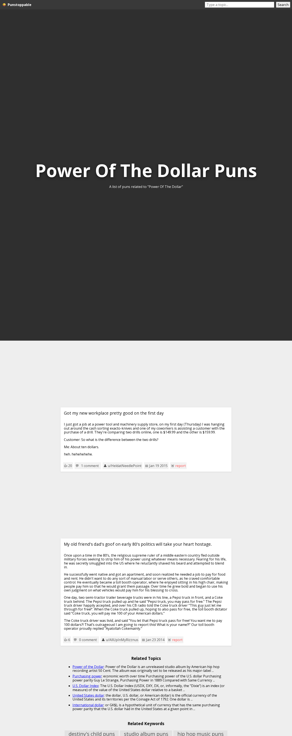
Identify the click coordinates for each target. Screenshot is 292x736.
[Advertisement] (146, 374)
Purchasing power (87, 676)
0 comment (88, 640)
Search (283, 4)
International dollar (88, 705)
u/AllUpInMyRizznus (122, 639)
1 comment (90, 466)
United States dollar (88, 695)
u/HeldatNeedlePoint (125, 465)
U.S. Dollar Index (85, 685)
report (180, 465)
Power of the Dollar (88, 666)
